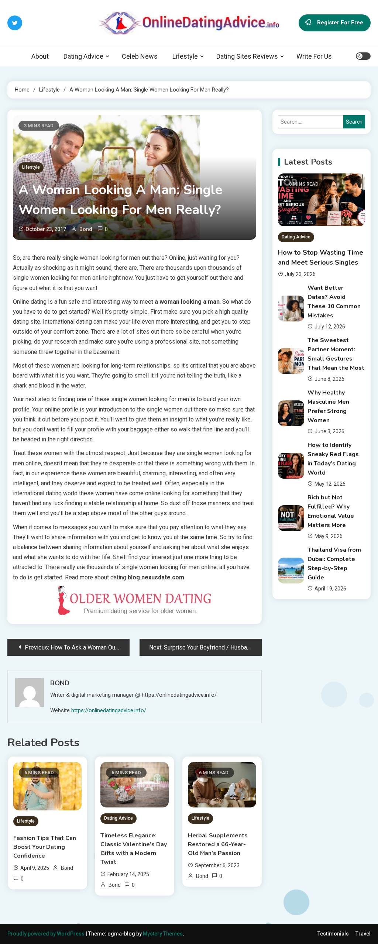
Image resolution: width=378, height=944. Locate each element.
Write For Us (314, 56)
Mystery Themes (163, 934)
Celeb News (140, 56)
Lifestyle (185, 56)
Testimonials (333, 934)
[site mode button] (363, 56)
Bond (85, 229)
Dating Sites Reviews (247, 56)
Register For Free (340, 22)
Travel (363, 934)
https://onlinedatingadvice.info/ (108, 710)
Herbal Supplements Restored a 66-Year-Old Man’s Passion (218, 844)
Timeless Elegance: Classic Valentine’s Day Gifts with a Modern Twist (133, 848)
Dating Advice (83, 56)
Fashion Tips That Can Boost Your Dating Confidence (44, 847)
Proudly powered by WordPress (46, 934)
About (40, 56)
